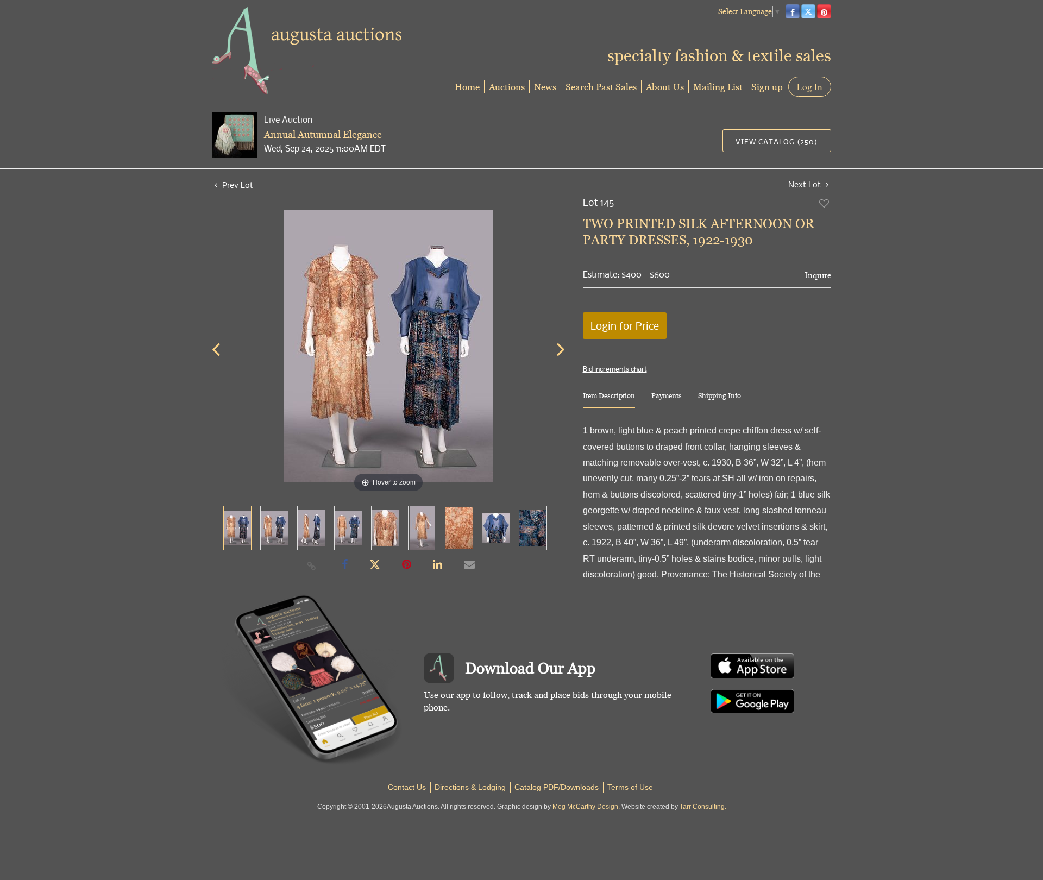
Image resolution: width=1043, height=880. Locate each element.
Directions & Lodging (470, 787)
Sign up (767, 86)
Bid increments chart (615, 369)
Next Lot (805, 184)
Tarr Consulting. (703, 806)
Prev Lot (236, 184)
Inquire (818, 275)
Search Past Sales (601, 86)
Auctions (507, 86)
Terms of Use (630, 787)
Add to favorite (824, 203)
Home (467, 86)
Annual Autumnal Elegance (323, 134)
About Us (665, 86)
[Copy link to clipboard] (311, 565)
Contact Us (407, 787)
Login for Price (624, 325)
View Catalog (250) (777, 141)
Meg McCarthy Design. (586, 806)
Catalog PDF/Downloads (556, 787)
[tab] (609, 400)
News (545, 86)
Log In (809, 86)
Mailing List (718, 86)
